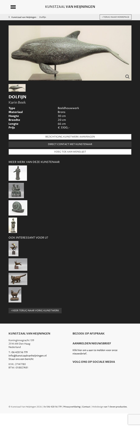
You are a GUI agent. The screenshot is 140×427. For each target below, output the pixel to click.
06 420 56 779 (19, 352)
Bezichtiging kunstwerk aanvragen (70, 136)
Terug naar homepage (116, 17)
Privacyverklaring (71, 406)
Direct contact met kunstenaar (70, 144)
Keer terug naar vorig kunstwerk (35, 310)
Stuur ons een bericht (21, 359)
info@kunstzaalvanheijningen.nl (28, 355)
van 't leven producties (115, 406)
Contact (86, 406)
